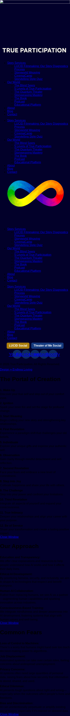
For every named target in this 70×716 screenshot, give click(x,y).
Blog (10, 111)
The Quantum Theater (28, 91)
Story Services (16, 62)
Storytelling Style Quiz (28, 78)
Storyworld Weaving (27, 72)
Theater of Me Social (47, 345)
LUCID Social (18, 345)
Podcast (19, 101)
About (11, 107)
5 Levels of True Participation (32, 88)
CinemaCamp (23, 75)
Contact (12, 114)
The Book (20, 98)
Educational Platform (27, 104)
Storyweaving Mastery (28, 95)
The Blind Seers (24, 85)
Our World (13, 82)
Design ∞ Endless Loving (16, 369)
